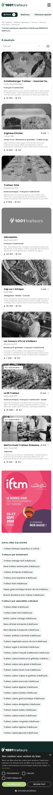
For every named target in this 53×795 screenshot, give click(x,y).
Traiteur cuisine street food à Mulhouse (22, 670)
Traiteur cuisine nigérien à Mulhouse (20, 727)
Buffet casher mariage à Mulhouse (20, 618)
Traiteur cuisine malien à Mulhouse (20, 710)
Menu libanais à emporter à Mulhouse (21, 630)
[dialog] (26, 773)
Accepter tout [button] (14, 784)
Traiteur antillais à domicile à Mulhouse (22, 635)
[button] (26, 790)
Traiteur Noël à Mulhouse (15, 583)
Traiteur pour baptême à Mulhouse (20, 578)
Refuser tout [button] (39, 784)
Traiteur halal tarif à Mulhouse (18, 613)
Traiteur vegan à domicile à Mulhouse (21, 647)
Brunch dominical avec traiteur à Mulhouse (24, 595)
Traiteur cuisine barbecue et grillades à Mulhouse (27, 658)
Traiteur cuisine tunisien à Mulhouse (20, 693)
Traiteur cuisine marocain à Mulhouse (21, 681)
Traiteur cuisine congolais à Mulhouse (21, 721)
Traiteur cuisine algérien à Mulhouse (21, 687)
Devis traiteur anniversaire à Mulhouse (21, 566)
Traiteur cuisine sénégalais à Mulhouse (22, 704)
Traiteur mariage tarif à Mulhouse (19, 560)
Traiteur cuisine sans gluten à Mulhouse (22, 664)
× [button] (50, 755)
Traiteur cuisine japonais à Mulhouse (21, 733)
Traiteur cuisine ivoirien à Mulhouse (20, 715)
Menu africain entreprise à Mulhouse (21, 624)
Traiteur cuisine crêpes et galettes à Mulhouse (25, 675)
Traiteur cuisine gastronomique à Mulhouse (24, 698)
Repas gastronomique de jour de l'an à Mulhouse (27, 589)
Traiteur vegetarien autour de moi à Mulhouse (25, 641)
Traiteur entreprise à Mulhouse (18, 572)
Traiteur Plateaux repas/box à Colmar (21, 548)
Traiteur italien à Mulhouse (16, 607)
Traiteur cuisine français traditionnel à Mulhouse (26, 652)
